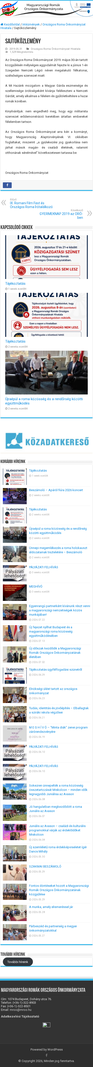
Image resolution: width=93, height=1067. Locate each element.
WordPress (55, 1049)
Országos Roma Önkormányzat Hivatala (55, 48)
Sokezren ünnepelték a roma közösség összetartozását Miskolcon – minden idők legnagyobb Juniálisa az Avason (58, 790)
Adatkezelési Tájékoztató (20, 1016)
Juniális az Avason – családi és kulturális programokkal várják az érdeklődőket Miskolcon (57, 830)
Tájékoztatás (15, 283)
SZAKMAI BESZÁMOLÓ (45, 866)
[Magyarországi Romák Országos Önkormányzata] (46, 9)
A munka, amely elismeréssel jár (51, 907)
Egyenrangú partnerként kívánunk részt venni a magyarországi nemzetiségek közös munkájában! (59, 610)
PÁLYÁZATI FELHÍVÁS (43, 567)
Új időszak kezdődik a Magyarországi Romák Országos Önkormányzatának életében (55, 653)
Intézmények (31, 24)
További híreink (17, 961)
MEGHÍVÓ (35, 586)
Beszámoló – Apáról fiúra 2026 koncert (56, 490)
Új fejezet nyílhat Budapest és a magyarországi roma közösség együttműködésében (50, 631)
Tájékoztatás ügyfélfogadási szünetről (55, 669)
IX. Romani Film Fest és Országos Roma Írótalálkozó (31, 203)
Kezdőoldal (11, 24)
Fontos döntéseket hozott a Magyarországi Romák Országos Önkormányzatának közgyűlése (59, 890)
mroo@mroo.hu (20, 1010)
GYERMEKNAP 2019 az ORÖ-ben (61, 214)
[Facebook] (46, 1055)
